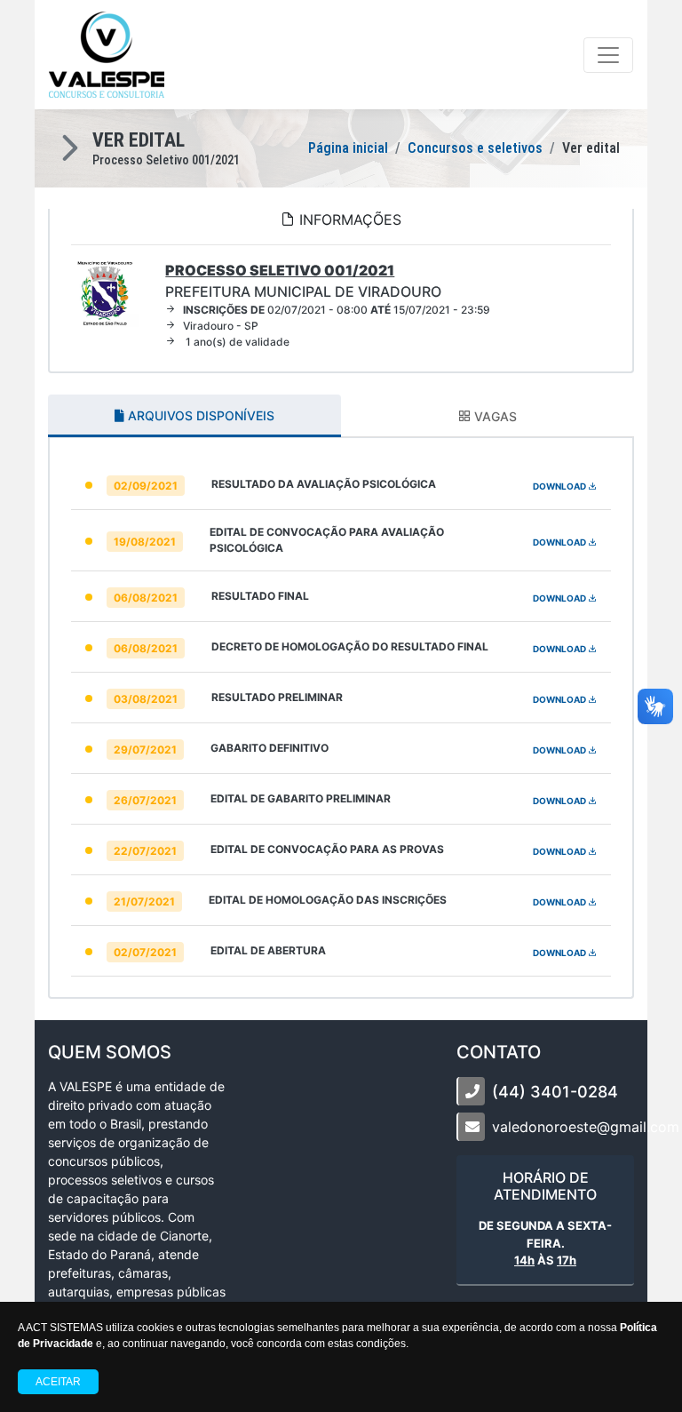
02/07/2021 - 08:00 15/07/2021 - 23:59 (336, 309)
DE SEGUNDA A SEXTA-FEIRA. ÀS (545, 1242)
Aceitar (58, 1382)
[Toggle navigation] (608, 55)
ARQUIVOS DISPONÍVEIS (199, 415)
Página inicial (348, 148)
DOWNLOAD (560, 486)
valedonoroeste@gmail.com (585, 1127)
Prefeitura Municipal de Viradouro (303, 280)
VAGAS (494, 416)
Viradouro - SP (220, 325)
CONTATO (498, 1052)
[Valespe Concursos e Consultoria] (106, 54)
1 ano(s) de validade (236, 341)
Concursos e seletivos (475, 148)
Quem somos (109, 1052)
